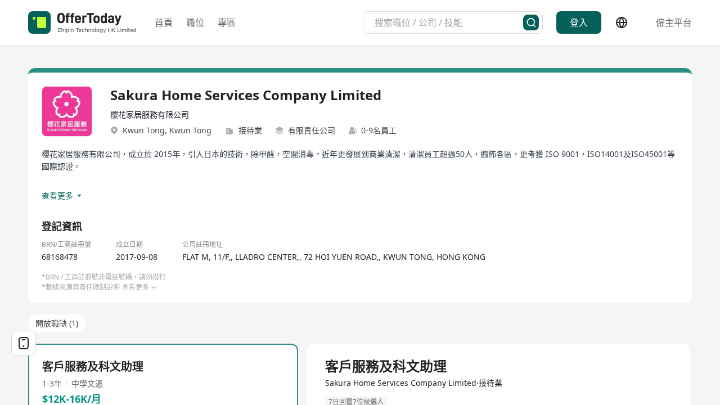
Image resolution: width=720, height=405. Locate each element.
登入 (579, 22)
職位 (195, 22)
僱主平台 (674, 22)
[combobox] (449, 22)
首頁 (164, 22)
